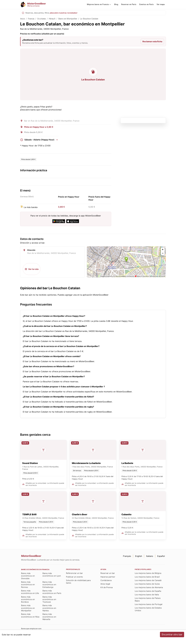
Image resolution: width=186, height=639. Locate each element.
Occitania (41, 19)
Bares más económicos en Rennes (28, 584)
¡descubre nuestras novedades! (63, 13)
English (138, 556)
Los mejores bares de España (148, 591)
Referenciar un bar (74, 573)
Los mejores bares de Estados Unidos (148, 609)
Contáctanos (106, 580)
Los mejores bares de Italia (147, 594)
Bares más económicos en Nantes (49, 608)
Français (127, 556)
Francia (31, 19)
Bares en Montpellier (67, 19)
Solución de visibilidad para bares (78, 581)
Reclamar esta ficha (152, 41)
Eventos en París (146, 4)
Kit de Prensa (106, 587)
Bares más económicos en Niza (30, 615)
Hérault (52, 19)
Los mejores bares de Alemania (149, 587)
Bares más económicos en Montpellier (28, 608)
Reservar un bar (107, 573)
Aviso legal (105, 584)
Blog (116, 4)
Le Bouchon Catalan (89, 19)
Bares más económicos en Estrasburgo (49, 584)
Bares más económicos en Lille (30, 591)
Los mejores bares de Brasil (147, 577)
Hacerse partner (107, 577)
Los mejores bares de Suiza (147, 584)
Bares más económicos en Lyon (52, 574)
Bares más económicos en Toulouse (49, 599)
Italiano (149, 556)
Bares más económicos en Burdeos (28, 599)
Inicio (22, 19)
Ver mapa (161, 4)
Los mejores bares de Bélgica (148, 573)
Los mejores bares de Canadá (148, 580)
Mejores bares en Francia (98, 4)
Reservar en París (128, 4)
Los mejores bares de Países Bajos (148, 599)
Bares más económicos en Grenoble (28, 576)
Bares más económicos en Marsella (49, 616)
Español (161, 556)
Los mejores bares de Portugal (148, 604)
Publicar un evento (74, 577)
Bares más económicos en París (52, 591)
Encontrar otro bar (172, 634)
